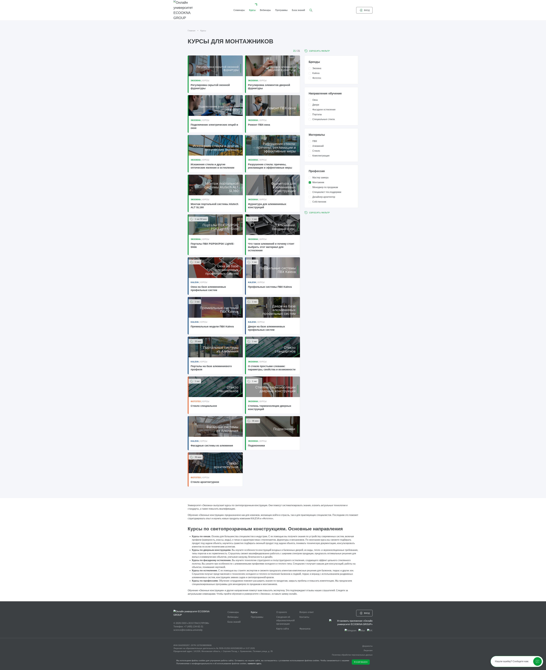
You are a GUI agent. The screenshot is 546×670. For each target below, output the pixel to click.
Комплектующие (321, 155)
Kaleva (315, 73)
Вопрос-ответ (306, 612)
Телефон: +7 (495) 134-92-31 (188, 626)
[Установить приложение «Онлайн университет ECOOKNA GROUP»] (351, 622)
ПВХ (314, 141)
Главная (191, 30)
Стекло (316, 151)
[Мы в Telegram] (350, 630)
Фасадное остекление (324, 109)
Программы (281, 10)
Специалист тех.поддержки (326, 192)
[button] (311, 10)
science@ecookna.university (187, 630)
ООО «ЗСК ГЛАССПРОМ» (195, 623)
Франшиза (304, 628)
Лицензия (368, 650)
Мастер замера (320, 177)
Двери (315, 105)
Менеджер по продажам (325, 187)
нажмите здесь (254, 663)
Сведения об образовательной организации (285, 620)
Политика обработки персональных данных (352, 655)
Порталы (317, 114)
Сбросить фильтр (319, 51)
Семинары (239, 10)
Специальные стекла (323, 119)
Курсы (252, 10)
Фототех (316, 78)
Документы (367, 646)
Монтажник (318, 182)
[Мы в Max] (361, 630)
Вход (367, 10)
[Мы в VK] (370, 630)
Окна (315, 100)
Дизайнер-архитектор (323, 197)
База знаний (298, 10)
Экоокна (316, 68)
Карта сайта (282, 628)
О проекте (281, 612)
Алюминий (318, 146)
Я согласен (360, 662)
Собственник (319, 202)
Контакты (304, 617)
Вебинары (265, 10)
